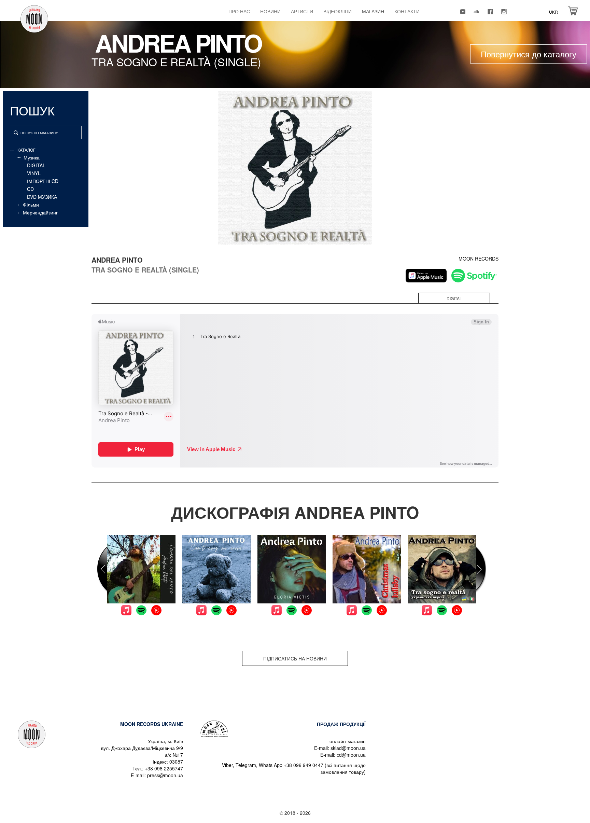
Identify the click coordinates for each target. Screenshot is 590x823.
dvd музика (42, 196)
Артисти (302, 11)
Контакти (407, 11)
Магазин (373, 11)
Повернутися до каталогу (528, 54)
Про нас (239, 11)
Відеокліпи (337, 11)
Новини (270, 11)
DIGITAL (36, 165)
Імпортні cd (42, 181)
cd (30, 188)
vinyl (34, 173)
